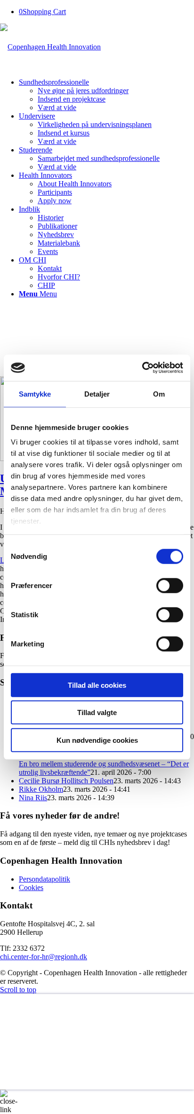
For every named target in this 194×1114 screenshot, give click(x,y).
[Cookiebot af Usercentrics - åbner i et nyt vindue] (142, 368)
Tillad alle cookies (97, 685)
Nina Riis (33, 798)
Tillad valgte (97, 712)
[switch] (169, 585)
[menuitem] (106, 95)
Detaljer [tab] (97, 394)
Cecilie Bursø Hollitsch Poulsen (66, 781)
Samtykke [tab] (35, 394)
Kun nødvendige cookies (97, 740)
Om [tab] (159, 394)
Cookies (31, 887)
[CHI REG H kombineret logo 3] (50, 47)
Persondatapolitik (44, 879)
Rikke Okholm (41, 789)
